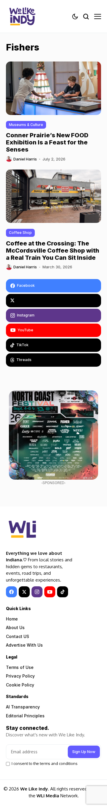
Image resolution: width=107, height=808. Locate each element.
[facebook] (11, 591)
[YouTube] (49, 591)
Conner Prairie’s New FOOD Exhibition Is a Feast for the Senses (47, 142)
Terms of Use (20, 667)
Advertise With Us (24, 645)
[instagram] (37, 591)
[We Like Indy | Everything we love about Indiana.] (22, 16)
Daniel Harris (25, 159)
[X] (53, 300)
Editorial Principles (25, 715)
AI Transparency (23, 706)
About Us (15, 627)
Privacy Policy (20, 675)
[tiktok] (62, 591)
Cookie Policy (20, 684)
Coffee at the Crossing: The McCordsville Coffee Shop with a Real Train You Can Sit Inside (52, 250)
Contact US (17, 636)
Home (12, 618)
